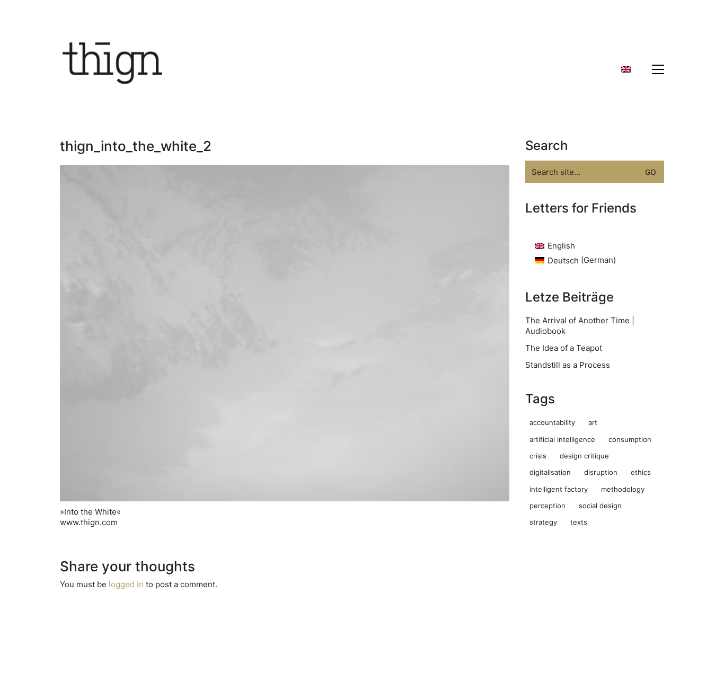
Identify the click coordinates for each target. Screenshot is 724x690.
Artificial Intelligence (562, 439)
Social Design (600, 505)
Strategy (543, 522)
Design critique (584, 456)
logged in (126, 584)
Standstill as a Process (567, 365)
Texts (578, 522)
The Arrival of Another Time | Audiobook (579, 325)
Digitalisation (550, 472)
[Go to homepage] (113, 69)
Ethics (641, 472)
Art (592, 422)
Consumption (629, 439)
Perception (547, 505)
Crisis (537, 456)
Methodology (622, 489)
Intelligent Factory (558, 489)
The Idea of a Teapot (563, 348)
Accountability (552, 422)
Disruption (600, 472)
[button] (658, 69)
